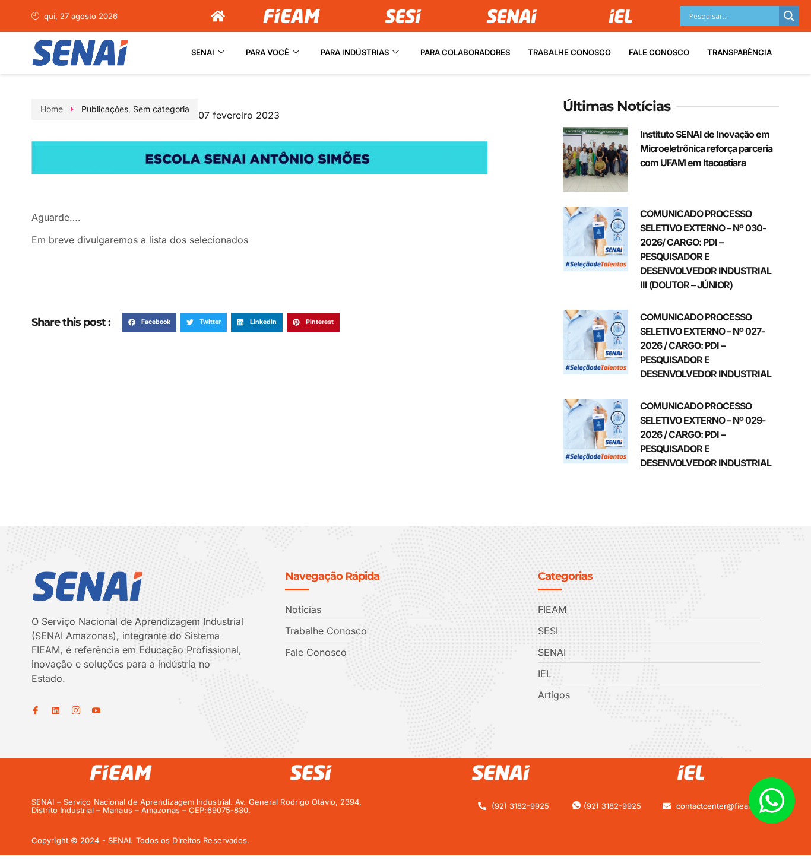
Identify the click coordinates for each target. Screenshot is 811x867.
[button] (149, 322)
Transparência (739, 52)
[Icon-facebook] (35, 710)
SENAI (202, 52)
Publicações (104, 109)
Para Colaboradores (465, 52)
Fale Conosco (659, 52)
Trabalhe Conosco (569, 52)
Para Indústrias (355, 52)
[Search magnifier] (789, 16)
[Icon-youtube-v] (96, 710)
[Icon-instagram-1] (76, 710)
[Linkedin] (56, 710)
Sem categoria (161, 109)
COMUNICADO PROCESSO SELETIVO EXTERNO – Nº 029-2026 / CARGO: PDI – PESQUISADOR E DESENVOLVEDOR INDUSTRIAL (705, 434)
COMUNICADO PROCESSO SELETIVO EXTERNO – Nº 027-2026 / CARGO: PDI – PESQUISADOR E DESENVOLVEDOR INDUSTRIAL (705, 345)
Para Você (267, 52)
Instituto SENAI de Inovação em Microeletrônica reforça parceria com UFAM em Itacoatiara (706, 148)
